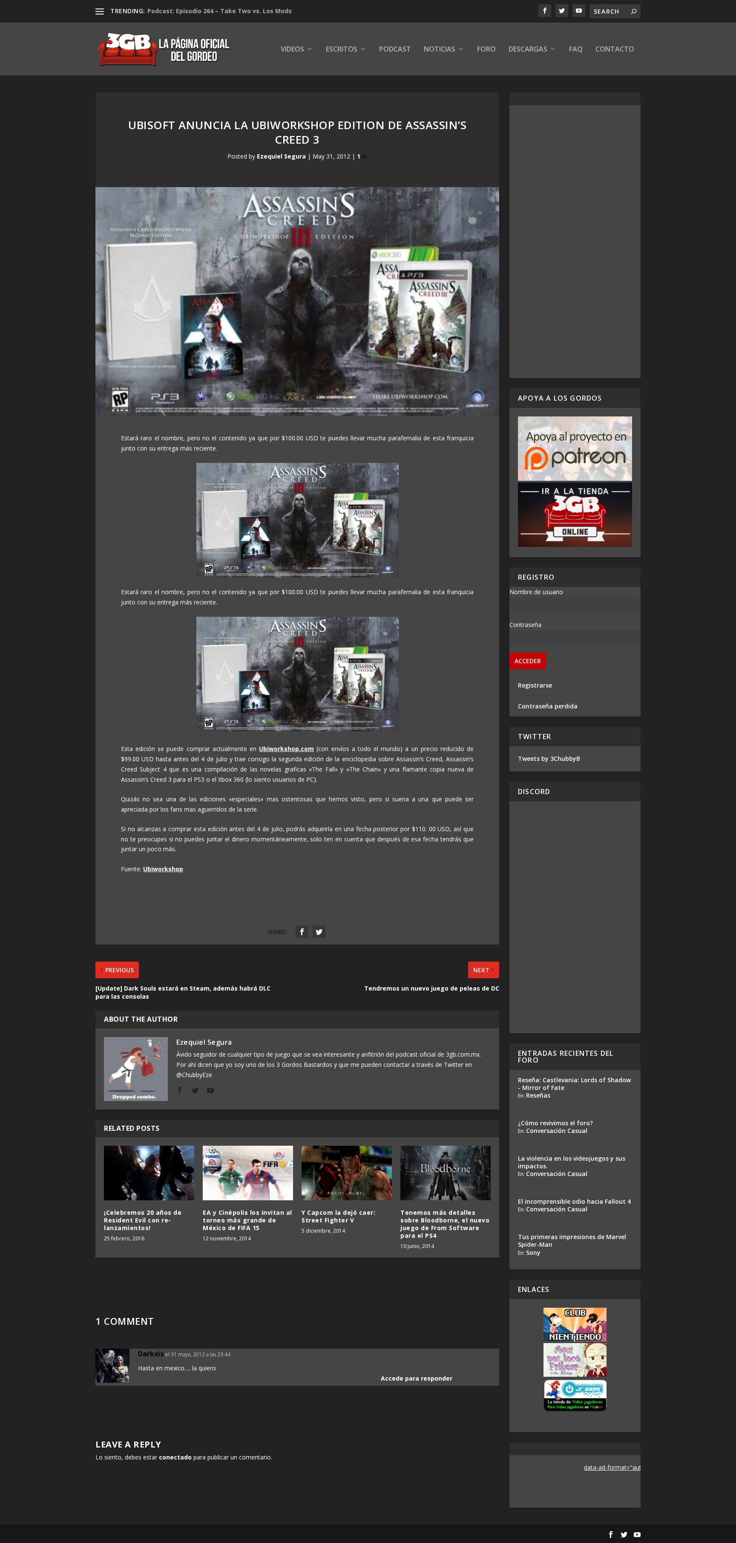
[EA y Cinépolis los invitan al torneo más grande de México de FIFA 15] (248, 1173)
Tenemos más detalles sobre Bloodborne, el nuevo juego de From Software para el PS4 (444, 1224)
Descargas (528, 50)
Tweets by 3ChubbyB (549, 758)
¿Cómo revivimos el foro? (555, 1123)
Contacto (614, 50)
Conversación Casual (556, 1131)
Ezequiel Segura (281, 156)
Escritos (341, 50)
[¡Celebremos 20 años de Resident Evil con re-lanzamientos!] (149, 1173)
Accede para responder (416, 1378)
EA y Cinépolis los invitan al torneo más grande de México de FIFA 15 (247, 1220)
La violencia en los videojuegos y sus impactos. (571, 1162)
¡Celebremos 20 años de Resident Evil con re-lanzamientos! (142, 1220)
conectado (175, 1457)
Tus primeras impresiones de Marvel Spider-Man (572, 1240)
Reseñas (538, 1095)
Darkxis (151, 1353)
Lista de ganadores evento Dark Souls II (208, 11)
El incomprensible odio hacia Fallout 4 (574, 1201)
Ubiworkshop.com (286, 749)
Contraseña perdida (548, 706)
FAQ (576, 50)
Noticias (439, 50)
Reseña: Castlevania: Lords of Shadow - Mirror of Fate (574, 1084)
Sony (533, 1252)
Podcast (395, 50)
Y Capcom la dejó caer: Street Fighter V (338, 1216)
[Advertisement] (575, 242)
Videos (292, 50)
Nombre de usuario (536, 592)
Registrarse (535, 685)
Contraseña (525, 625)
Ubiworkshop (163, 869)
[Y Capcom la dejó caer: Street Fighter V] (347, 1173)
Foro (486, 50)
